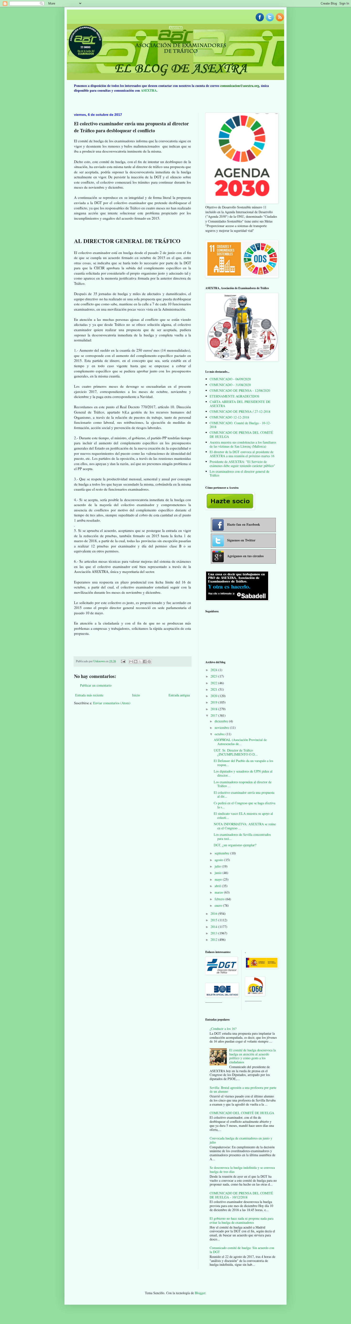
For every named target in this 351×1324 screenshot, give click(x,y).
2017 (214, 715)
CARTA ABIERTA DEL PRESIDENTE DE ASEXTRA (240, 403)
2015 (214, 920)
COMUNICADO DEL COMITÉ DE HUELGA (242, 1113)
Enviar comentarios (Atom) (111, 703)
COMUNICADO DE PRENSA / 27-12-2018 (240, 411)
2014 (214, 926)
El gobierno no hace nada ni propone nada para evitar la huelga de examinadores (241, 1220)
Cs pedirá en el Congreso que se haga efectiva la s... (244, 805)
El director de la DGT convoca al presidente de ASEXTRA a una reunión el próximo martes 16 (242, 454)
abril (218, 886)
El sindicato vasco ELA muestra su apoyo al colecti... (243, 815)
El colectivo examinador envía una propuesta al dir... (244, 794)
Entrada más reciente (89, 695)
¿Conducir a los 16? (223, 1028)
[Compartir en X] (140, 661)
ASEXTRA (149, 90)
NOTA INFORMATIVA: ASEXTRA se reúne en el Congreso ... (245, 826)
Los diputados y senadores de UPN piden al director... (243, 773)
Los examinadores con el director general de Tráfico (239, 473)
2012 (214, 939)
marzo (219, 892)
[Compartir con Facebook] (144, 661)
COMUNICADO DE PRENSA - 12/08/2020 (240, 390)
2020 (214, 696)
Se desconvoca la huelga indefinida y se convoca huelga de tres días (242, 1169)
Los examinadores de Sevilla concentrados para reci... (242, 836)
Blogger (200, 1293)
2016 (214, 913)
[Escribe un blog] (135, 661)
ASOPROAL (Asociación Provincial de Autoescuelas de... (240, 741)
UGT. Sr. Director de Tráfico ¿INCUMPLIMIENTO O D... (236, 752)
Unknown (99, 661)
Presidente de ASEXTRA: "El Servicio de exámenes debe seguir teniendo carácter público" (242, 463)
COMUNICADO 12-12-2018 (229, 417)
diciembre (222, 721)
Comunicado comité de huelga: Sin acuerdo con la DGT (242, 1249)
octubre (220, 734)
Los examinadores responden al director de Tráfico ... (242, 784)
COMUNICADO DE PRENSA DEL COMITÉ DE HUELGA (241, 434)
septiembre (222, 853)
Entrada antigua (179, 695)
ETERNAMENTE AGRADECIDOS (234, 396)
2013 (214, 933)
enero (219, 905)
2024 (214, 669)
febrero (220, 899)
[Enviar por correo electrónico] (131, 661)
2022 (214, 683)
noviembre (222, 727)
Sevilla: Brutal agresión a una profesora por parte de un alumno (243, 1089)
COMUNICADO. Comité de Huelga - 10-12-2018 (240, 425)
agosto (219, 860)
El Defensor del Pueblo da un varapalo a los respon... (243, 762)
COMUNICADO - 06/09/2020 (230, 379)
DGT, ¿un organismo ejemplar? (235, 845)
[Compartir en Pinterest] (149, 661)
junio (219, 872)
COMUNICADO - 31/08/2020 (230, 384)
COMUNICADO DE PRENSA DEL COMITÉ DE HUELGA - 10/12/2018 (241, 1195)
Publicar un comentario (96, 685)
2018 (214, 709)
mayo (219, 879)
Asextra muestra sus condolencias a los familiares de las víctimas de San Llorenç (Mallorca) (243, 444)
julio (218, 866)
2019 (214, 702)
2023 (214, 676)
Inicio (136, 695)
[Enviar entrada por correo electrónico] (123, 661)
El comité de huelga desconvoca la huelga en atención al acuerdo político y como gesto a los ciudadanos (252, 1056)
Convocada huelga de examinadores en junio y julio (241, 1140)
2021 (214, 689)
